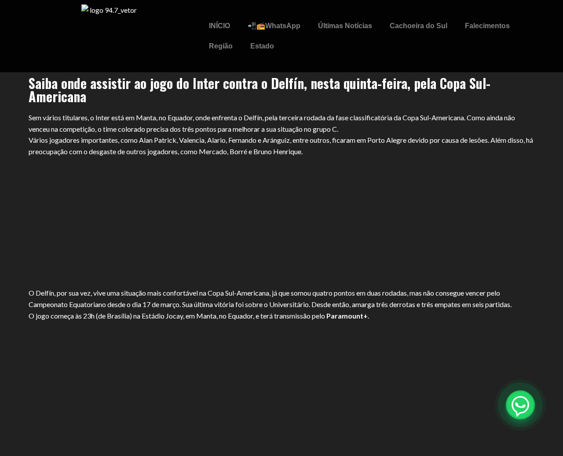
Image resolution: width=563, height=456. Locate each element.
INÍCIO (219, 26)
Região (221, 46)
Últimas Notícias (345, 26)
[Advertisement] (281, 222)
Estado (262, 46)
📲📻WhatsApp (274, 26)
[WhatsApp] (520, 404)
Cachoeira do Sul (418, 26)
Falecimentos (487, 26)
